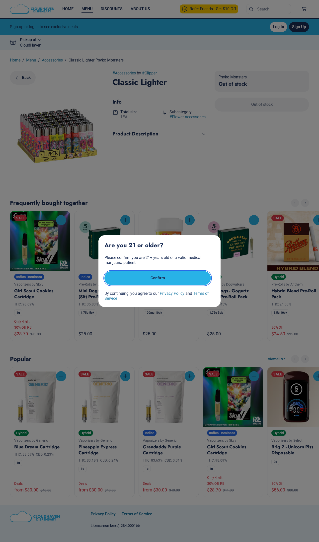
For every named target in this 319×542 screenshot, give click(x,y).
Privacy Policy (172, 293)
